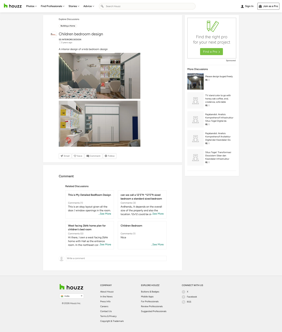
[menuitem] (31, 6)
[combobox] (147, 6)
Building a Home (68, 26)
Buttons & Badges (150, 291)
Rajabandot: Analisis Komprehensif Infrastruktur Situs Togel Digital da (219, 117)
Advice (87, 6)
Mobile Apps (147, 296)
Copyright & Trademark (112, 321)
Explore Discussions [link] (69, 19)
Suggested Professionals (153, 311)
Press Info (105, 301)
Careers (104, 306)
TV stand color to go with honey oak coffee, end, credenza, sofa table (218, 98)
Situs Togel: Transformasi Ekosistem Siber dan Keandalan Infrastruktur (218, 155)
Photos (30, 6)
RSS (189, 301)
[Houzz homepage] (13, 5)
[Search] (102, 6)
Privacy (113, 316)
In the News (106, 296)
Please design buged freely (219, 76)
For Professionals (150, 301)
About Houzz (107, 291)
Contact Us (106, 311)
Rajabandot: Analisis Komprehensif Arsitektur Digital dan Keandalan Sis (218, 136)
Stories (73, 6)
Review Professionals (152, 306)
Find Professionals (51, 6)
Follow (111, 156)
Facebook (192, 296)
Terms (103, 316)
